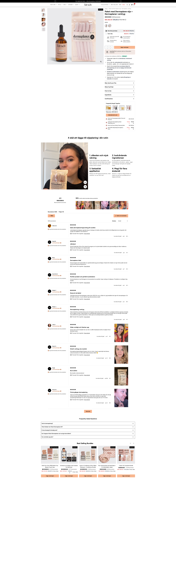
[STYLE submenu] (62, 4)
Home (106, 8)
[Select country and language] (132, 4)
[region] (88, 1)
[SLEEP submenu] (79, 4)
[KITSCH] (88, 4)
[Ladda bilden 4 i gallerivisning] (43, 24)
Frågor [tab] (61, 212)
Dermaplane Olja (106, 25)
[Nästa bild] (127, 205)
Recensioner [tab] (52, 212)
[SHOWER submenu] (74, 4)
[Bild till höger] (121, 1)
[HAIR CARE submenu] (56, 4)
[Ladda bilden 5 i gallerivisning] (43, 29)
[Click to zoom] (101, 61)
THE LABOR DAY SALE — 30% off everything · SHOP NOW (88, 1)
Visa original (87, 233)
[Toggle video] (85, 186)
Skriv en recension (122, 216)
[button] (112, 17)
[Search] (127, 4)
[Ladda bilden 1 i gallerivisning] (43, 10)
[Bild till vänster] (55, 1)
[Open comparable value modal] (125, 19)
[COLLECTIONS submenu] (109, 4)
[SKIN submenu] (67, 4)
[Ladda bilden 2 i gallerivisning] (43, 15)
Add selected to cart (112, 115)
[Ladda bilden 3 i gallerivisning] (43, 20)
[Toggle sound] (85, 182)
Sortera (114, 221)
